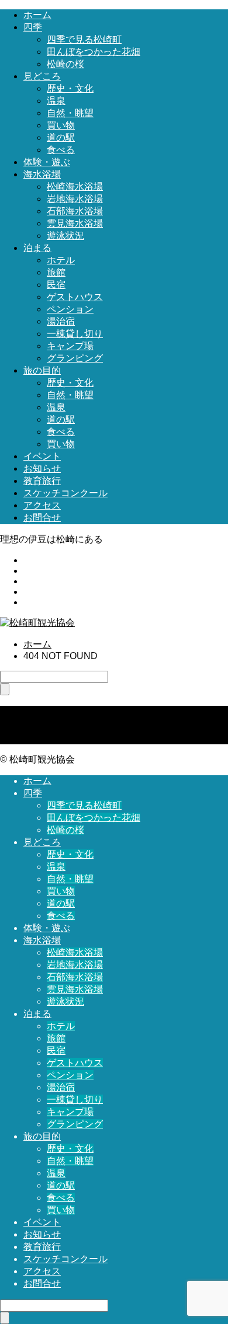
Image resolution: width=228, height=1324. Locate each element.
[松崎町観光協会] (37, 623)
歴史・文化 (70, 88)
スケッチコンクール (65, 493)
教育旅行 (42, 481)
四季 (32, 27)
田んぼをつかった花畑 (93, 52)
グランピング (75, 358)
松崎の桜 (65, 64)
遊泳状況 (65, 236)
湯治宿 (61, 321)
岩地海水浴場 (75, 199)
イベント (42, 456)
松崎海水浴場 (75, 186)
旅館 (56, 272)
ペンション (70, 309)
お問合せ (42, 517)
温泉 (56, 101)
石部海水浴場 (75, 211)
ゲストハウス (75, 297)
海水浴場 (42, 174)
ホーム (37, 15)
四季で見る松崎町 (84, 39)
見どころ (42, 76)
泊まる (37, 248)
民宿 (56, 285)
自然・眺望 (70, 113)
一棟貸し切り (75, 334)
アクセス (42, 505)
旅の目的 (42, 370)
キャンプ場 (70, 346)
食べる (61, 150)
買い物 (61, 125)
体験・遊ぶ (46, 162)
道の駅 (61, 137)
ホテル (61, 260)
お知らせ (42, 468)
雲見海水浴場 (75, 223)
